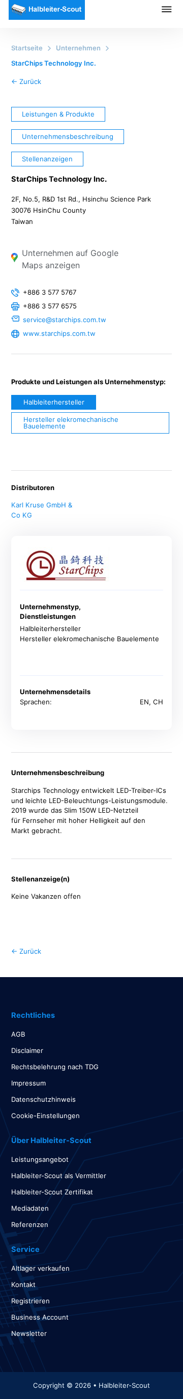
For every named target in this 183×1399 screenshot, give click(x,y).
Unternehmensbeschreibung (67, 136)
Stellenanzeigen (47, 159)
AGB (18, 1034)
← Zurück (26, 81)
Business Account (40, 1317)
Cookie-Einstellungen (45, 1115)
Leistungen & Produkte (58, 114)
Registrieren (30, 1301)
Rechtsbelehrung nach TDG (55, 1067)
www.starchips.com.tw (59, 333)
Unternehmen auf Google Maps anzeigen (70, 259)
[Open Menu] (172, 9)
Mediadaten (30, 1208)
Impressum (28, 1083)
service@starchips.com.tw (64, 320)
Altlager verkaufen (40, 1268)
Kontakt (23, 1284)
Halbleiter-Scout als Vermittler (58, 1176)
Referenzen (29, 1224)
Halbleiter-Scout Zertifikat (52, 1192)
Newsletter (29, 1333)
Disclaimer (27, 1050)
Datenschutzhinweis (43, 1099)
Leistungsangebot (40, 1159)
